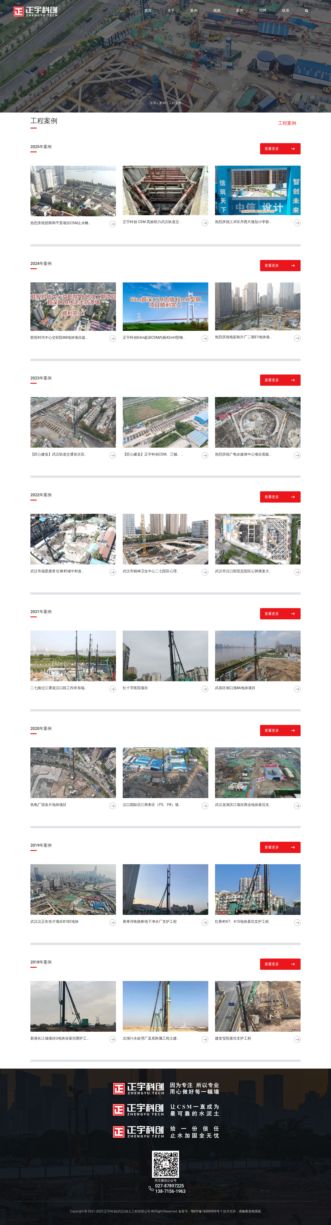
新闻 (239, 10)
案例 (193, 10)
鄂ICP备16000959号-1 (206, 1211)
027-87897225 (169, 1186)
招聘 (262, 10)
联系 (285, 10)
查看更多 (272, 149)
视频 (216, 10)
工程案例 (175, 103)
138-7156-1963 (170, 1191)
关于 (171, 10)
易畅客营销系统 (250, 1211)
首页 (148, 10)
